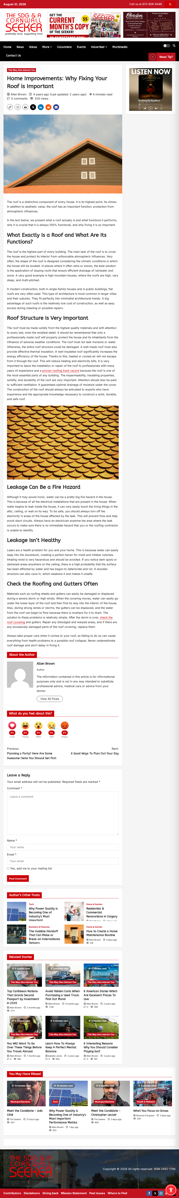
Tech (31, 904)
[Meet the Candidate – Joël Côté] (26, 1093)
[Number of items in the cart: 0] (170, 4)
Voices (33, 47)
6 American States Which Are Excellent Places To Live (100, 995)
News (20, 47)
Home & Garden (94, 904)
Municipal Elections (20, 1101)
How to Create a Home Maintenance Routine (74, 934)
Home (7, 47)
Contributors (12, 1193)
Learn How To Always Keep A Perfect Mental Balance (60, 1047)
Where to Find (117, 1193)
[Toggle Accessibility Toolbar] (171, 1190)
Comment (14, 788)
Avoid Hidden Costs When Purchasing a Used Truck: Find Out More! (62, 995)
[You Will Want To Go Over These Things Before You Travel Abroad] (24, 1027)
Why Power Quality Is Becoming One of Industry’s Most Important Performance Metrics (16, 911)
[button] (166, 45)
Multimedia (119, 47)
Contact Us (13, 55)
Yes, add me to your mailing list (30, 868)
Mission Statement (74, 1193)
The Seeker (15, 1119)
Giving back (50, 1193)
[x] (155, 1193)
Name (12, 840)
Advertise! (98, 47)
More (45, 47)
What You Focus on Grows (150, 1110)
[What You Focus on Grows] (152, 1093)
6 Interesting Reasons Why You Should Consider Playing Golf (101, 1047)
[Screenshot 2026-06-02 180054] (149, 24)
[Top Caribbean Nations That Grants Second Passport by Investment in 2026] (24, 975)
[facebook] (149, 1193)
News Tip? (166, 57)
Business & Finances (39, 927)
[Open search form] (174, 45)
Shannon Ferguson (145, 1115)
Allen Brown (18, 94)
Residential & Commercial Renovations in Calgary (74, 911)
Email (11, 854)
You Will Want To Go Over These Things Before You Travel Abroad (24, 1047)
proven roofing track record (60, 370)
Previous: (31, 753)
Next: (95, 751)
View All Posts (49, 699)
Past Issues (97, 1193)
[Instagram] (161, 1193)
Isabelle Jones (55, 1056)
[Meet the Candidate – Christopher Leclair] (110, 1093)
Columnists (64, 47)
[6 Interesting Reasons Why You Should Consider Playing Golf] (101, 1027)
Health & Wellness (146, 1101)
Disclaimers (32, 1193)
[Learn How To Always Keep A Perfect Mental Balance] (62, 1027)
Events (81, 47)
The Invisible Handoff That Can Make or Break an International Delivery (16, 934)
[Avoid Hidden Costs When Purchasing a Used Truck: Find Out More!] (62, 975)
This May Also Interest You (21, 70)
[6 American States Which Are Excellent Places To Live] (101, 975)
